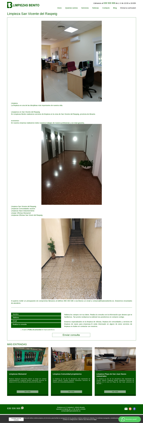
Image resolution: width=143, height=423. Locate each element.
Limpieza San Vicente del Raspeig (23, 206)
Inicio (59, 8)
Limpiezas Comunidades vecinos (23, 209)
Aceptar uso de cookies (16, 419)
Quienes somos (71, 8)
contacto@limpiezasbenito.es (71, 411)
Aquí (94, 419)
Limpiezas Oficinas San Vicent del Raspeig (26, 215)
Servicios (85, 8)
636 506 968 (13, 408)
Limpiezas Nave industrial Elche (22, 211)
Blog (115, 8)
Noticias (95, 8)
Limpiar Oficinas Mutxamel (21, 213)
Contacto (106, 8)
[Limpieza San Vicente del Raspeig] (56, 101)
